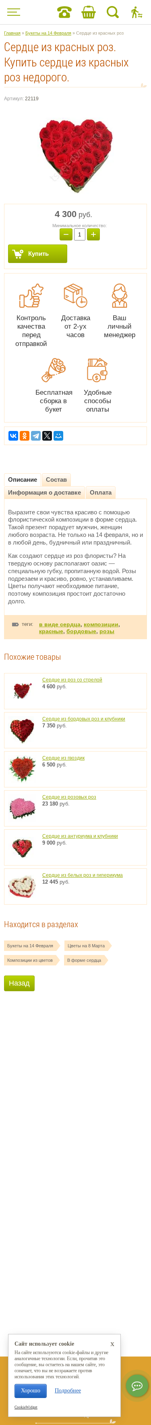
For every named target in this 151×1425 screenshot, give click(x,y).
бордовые (81, 631)
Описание (22, 479)
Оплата (101, 492)
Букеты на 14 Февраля (30, 945)
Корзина (89, 12)
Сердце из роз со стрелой (72, 680)
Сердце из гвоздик (63, 758)
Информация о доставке (44, 492)
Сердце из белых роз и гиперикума (82, 875)
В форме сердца (84, 960)
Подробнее (68, 1391)
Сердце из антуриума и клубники (80, 836)
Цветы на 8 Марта (86, 945)
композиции (101, 624)
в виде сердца (60, 624)
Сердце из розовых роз (69, 797)
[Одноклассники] (24, 436)
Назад (19, 983)
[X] (47, 436)
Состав (56, 479)
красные (51, 631)
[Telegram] (36, 436)
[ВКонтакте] (13, 436)
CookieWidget (25, 1407)
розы (106, 631)
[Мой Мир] (58, 436)
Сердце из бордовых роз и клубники (83, 719)
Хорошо (30, 1391)
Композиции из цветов (30, 960)
